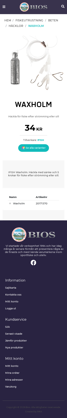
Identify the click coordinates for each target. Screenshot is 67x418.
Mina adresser (14, 379)
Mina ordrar (12, 372)
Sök (7, 326)
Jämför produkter (16, 340)
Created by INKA (33, 411)
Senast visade (13, 333)
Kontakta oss (13, 294)
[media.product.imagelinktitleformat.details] (33, 63)
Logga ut (10, 308)
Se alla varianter (35, 147)
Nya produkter (14, 347)
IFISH (40, 140)
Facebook (33, 262)
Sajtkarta (10, 287)
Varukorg (10, 386)
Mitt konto (11, 301)
